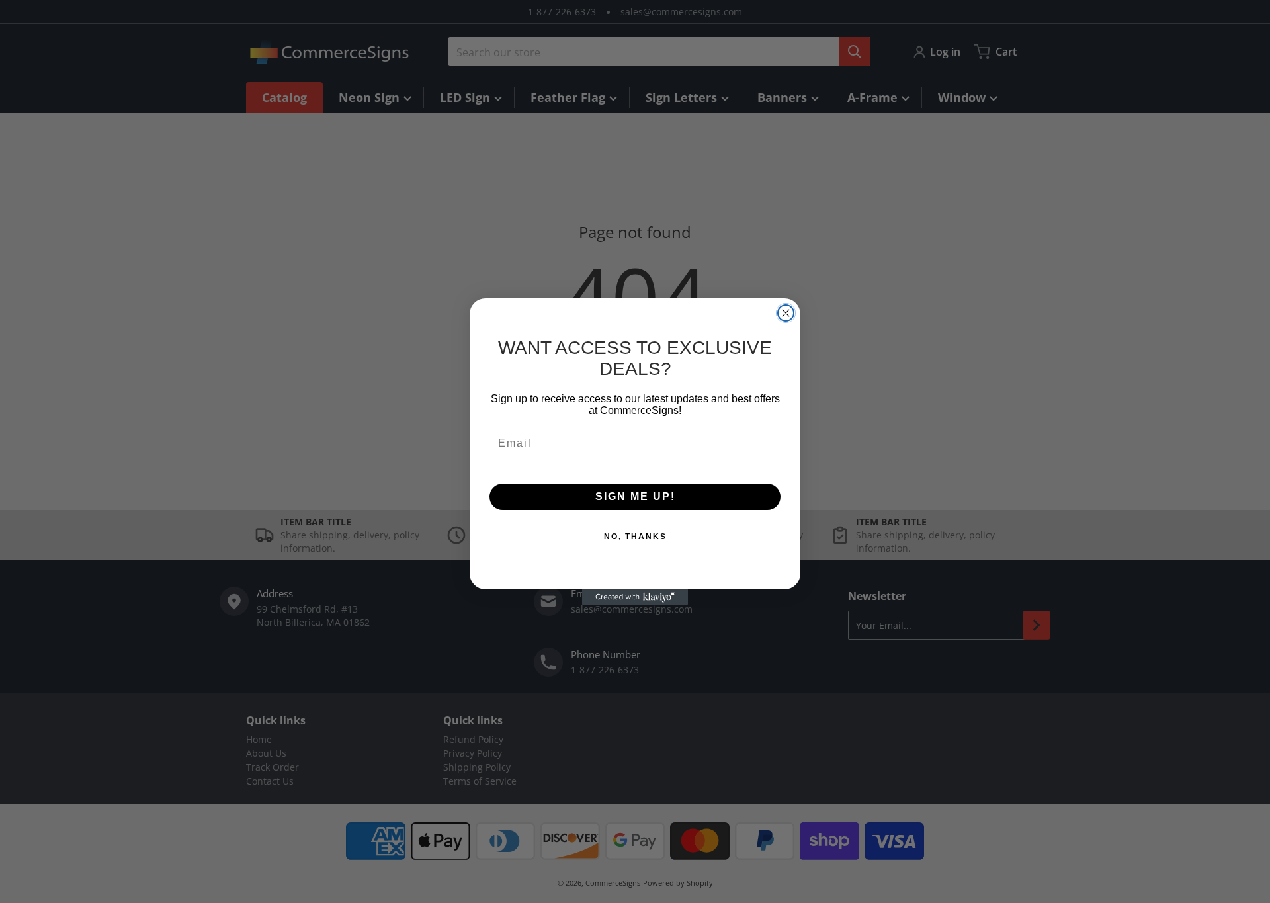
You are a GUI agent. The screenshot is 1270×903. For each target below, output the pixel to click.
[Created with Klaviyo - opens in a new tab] (635, 597)
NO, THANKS (635, 536)
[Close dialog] (786, 313)
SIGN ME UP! (635, 496)
